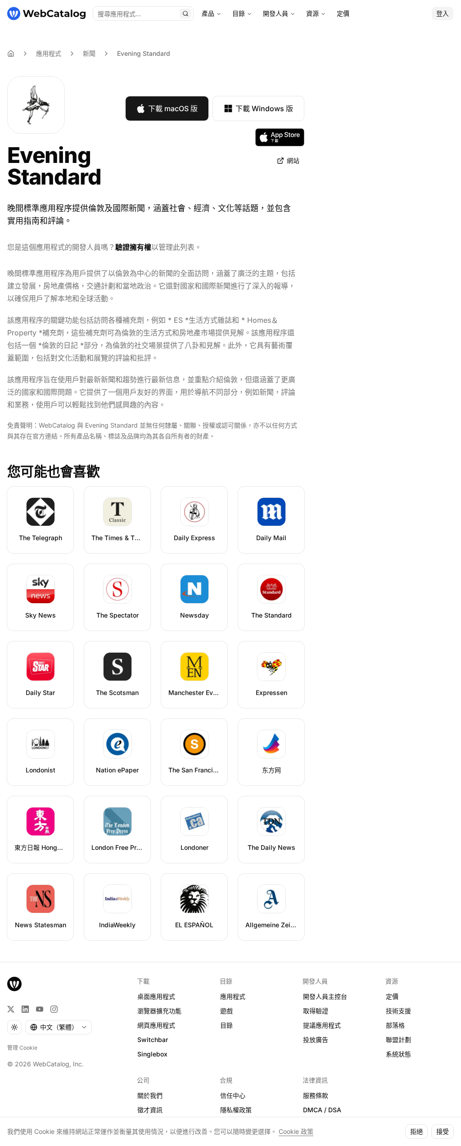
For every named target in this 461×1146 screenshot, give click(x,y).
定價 (343, 13)
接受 (442, 1131)
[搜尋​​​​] (185, 13)
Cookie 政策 (296, 1131)
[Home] (10, 53)
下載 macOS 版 (173, 108)
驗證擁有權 (133, 247)
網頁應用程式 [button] (156, 1025)
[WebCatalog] (14, 984)
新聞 (89, 53)
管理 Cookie (22, 1047)
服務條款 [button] (315, 1095)
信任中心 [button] (232, 1095)
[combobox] (58, 1027)
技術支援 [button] (398, 1011)
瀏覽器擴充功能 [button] (159, 1011)
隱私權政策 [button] (236, 1110)
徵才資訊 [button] (150, 1110)
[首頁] (46, 13)
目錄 (238, 13)
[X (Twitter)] (10, 1009)
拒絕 (416, 1131)
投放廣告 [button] (315, 1039)
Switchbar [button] (152, 1039)
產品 (208, 13)
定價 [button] (392, 996)
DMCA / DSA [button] (322, 1110)
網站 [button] (293, 160)
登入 (442, 13)
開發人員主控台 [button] (325, 996)
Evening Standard (143, 53)
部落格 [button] (395, 1025)
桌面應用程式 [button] (156, 996)
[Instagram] (54, 1009)
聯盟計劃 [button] (398, 1039)
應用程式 (48, 53)
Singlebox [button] (152, 1054)
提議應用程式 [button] (322, 1025)
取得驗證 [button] (315, 1011)
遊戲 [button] (226, 1011)
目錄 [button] (226, 1025)
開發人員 (275, 13)
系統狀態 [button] (398, 1054)
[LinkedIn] (25, 1009)
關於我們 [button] (150, 1095)
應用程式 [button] (232, 996)
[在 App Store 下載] (279, 137)
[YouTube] (39, 1009)
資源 (312, 13)
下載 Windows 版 (264, 108)
